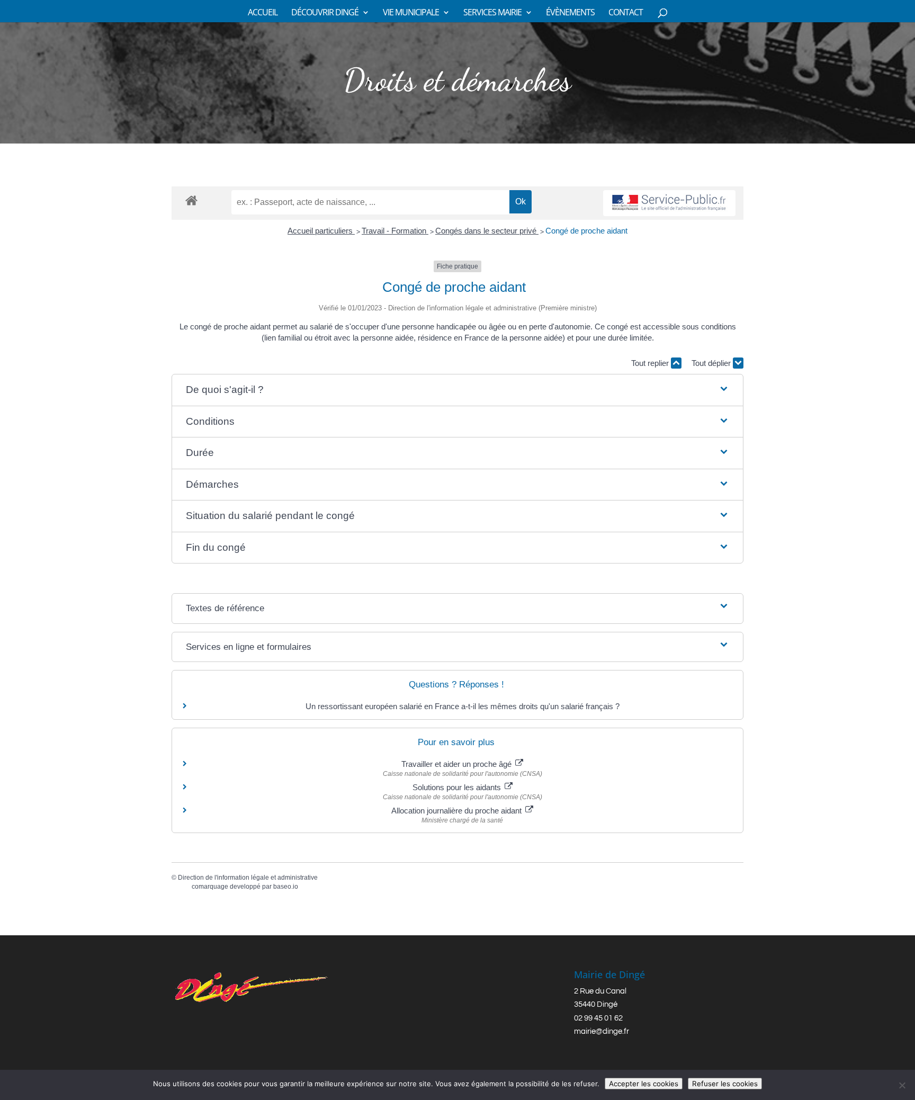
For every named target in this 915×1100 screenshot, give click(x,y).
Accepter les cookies (643, 1083)
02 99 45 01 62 (598, 1018)
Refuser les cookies (725, 1083)
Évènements (570, 13)
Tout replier (651, 363)
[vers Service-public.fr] (669, 203)
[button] (457, 390)
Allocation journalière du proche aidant (457, 810)
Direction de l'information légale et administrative (248, 877)
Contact (625, 13)
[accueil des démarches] (191, 200)
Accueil (262, 13)
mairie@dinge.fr (601, 1031)
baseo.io (285, 886)
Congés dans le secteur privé (487, 230)
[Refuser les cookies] (901, 1085)
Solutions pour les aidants (457, 787)
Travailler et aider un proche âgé (457, 763)
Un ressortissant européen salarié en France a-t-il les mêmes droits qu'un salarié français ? (463, 706)
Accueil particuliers (321, 230)
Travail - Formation (395, 230)
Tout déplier (712, 363)
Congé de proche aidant (586, 230)
